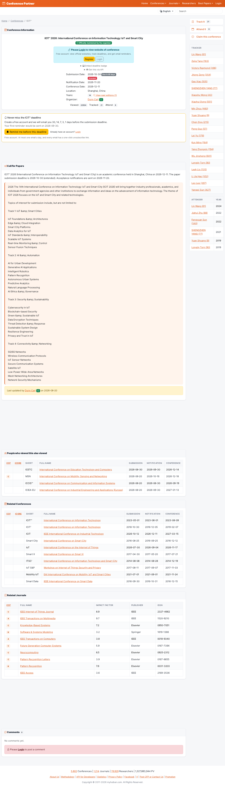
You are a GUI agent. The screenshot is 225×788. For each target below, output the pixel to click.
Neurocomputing (29, 652)
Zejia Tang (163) (200, 61)
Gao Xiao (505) (199, 81)
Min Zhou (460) (199, 108)
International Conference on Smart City (65, 540)
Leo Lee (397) (198, 183)
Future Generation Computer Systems (40, 645)
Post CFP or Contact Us (151, 776)
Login (218, 3)
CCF (8, 463)
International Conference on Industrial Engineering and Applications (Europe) (81, 489)
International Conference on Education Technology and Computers (75, 469)
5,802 (74, 771)
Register (89, 59)
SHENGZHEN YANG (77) (204, 88)
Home (144, 3)
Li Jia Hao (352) (199, 176)
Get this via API (95, 69)
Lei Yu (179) (197, 135)
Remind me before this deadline (27, 131)
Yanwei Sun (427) (201, 189)
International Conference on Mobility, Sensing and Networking (73, 476)
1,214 (96, 771)
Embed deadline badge (95, 66)
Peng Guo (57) (199, 128)
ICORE (18, 463)
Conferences (17, 21)
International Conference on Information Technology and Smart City (80, 560)
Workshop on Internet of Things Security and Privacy (72, 567)
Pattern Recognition (31, 666)
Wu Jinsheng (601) (201, 156)
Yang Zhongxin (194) (202, 149)
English (167, 11)
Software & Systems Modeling (36, 632)
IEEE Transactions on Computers (38, 638)
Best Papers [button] (204, 3)
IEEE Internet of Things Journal (37, 611)
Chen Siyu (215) (200, 122)
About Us (54, 776)
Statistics (101, 776)
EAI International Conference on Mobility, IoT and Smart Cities (77, 574)
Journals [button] (173, 3)
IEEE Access (26, 672)
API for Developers (85, 776)
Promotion (170, 776)
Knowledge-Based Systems (35, 625)
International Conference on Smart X (64, 554)
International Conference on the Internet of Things (71, 547)
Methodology (67, 776)
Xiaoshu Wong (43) (201, 94)
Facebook (129, 776)
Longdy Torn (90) (200, 162)
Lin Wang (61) (198, 54)
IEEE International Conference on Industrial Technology (74, 533)
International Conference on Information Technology (72, 520)
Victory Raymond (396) (203, 68)
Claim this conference (208, 36)
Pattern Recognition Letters (35, 659)
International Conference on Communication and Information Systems (77, 483)
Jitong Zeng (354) (201, 74)
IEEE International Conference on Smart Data (68, 581)
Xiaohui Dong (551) (201, 101)
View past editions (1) (106, 95)
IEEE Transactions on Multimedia (37, 618)
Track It (202, 21)
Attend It (202, 29)
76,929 (115, 771)
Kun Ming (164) (199, 142)
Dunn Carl (93, 99)
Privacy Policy (115, 776)
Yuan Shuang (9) (200, 115)
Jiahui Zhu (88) (199, 212)
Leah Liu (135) (199, 169)
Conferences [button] (157, 3)
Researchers (189, 3)
